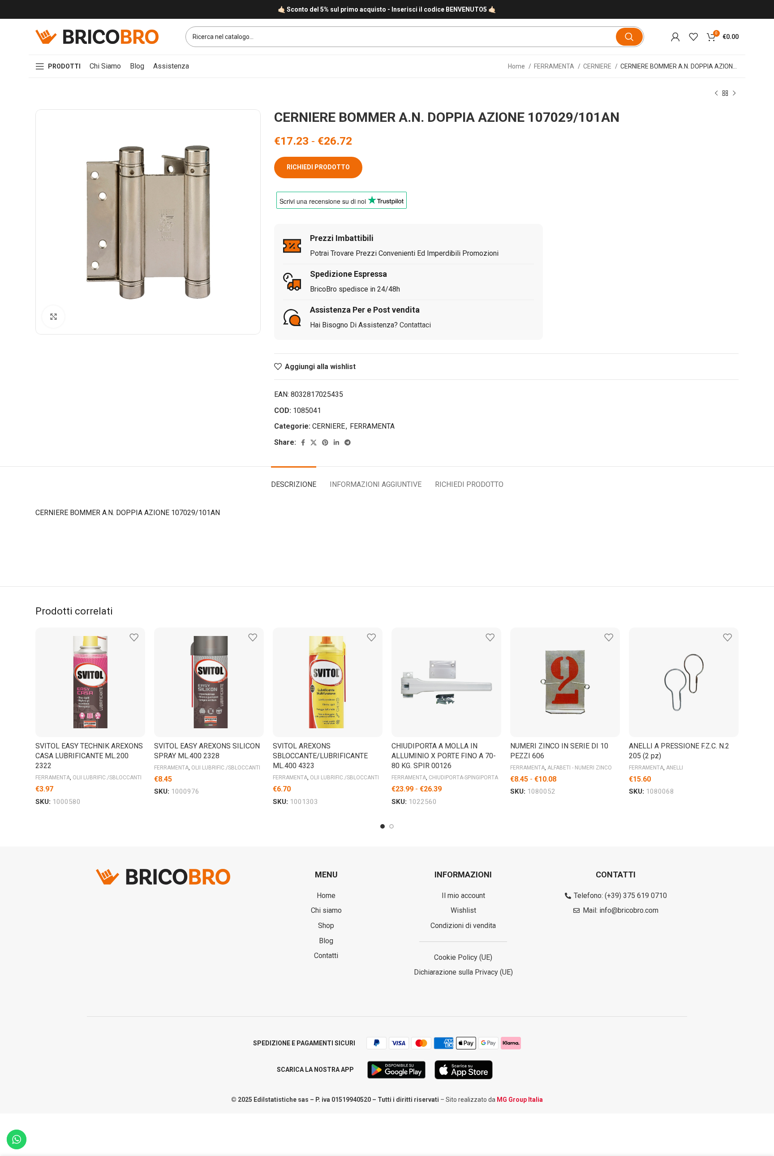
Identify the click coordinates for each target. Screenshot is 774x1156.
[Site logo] (97, 36)
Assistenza (171, 66)
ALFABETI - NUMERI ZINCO (579, 768)
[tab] (293, 480)
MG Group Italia (520, 1099)
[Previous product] (716, 93)
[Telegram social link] (347, 442)
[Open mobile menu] (58, 66)
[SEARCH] (629, 37)
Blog (137, 66)
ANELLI (674, 768)
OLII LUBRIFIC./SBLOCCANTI (107, 777)
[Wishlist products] (693, 37)
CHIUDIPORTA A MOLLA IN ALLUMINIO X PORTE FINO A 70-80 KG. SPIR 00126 (443, 756)
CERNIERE (598, 66)
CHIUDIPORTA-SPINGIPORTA (463, 777)
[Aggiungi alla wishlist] (134, 637)
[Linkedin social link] (336, 442)
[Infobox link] (387, 9)
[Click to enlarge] (53, 316)
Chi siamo (105, 66)
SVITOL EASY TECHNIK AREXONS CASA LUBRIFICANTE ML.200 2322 (89, 756)
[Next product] (734, 93)
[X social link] (313, 442)
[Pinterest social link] (325, 442)
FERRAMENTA (555, 66)
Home (517, 66)
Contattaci (415, 325)
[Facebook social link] (303, 442)
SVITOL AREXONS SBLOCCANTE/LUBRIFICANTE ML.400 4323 (320, 756)
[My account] (675, 37)
